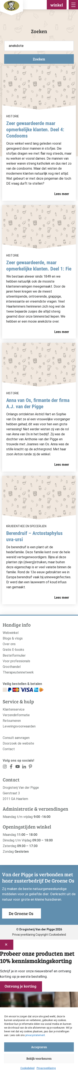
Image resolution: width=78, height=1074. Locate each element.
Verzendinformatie (16, 715)
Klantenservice (14, 709)
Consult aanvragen (16, 738)
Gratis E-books (13, 650)
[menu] (73, 4)
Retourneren (12, 721)
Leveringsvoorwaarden (19, 726)
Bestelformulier (14, 655)
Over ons (9, 644)
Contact (9, 749)
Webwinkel (11, 633)
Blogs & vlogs (13, 638)
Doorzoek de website (18, 743)
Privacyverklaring (46, 1068)
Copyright (42, 934)
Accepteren (39, 1047)
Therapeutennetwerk (18, 672)
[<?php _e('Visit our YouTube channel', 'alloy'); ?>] (17, 767)
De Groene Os (21, 913)
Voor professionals (16, 661)
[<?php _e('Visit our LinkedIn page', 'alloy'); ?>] (24, 767)
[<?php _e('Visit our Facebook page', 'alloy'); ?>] (11, 767)
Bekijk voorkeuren (39, 1058)
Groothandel (12, 667)
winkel (56, 5)
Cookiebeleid (27, 1068)
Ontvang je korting (20, 986)
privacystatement (35, 1035)
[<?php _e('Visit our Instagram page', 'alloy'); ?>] (5, 767)
